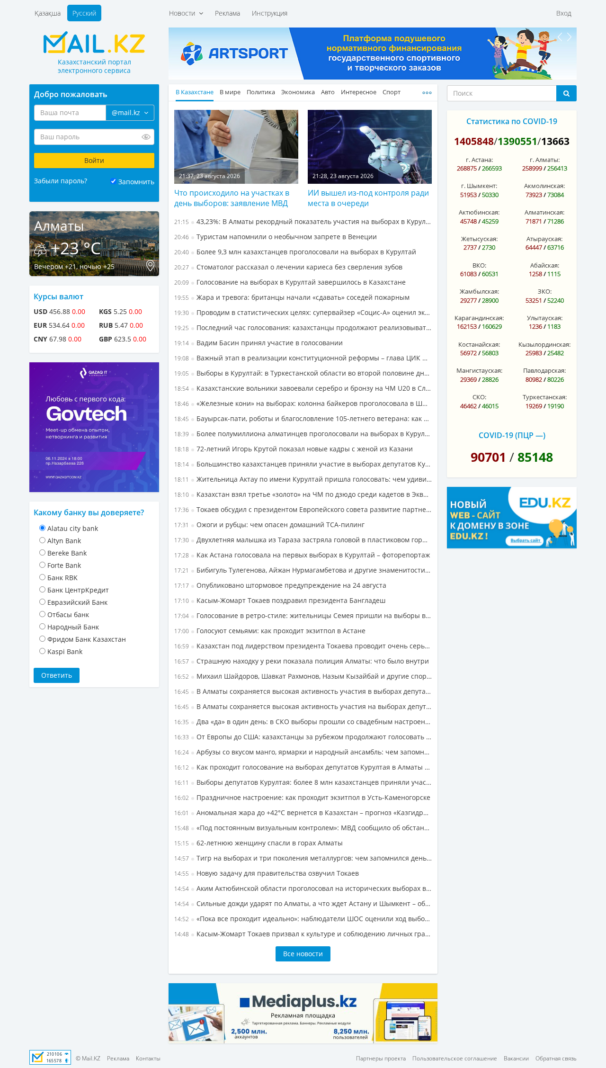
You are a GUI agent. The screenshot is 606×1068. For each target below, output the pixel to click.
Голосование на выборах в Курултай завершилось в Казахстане (290, 282)
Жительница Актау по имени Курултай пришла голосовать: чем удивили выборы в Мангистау (303, 479)
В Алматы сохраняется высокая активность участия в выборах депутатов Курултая (303, 691)
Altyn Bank (64, 540)
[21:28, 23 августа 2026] (370, 146)
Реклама (227, 13)
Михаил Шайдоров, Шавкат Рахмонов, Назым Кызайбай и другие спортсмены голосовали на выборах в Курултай (303, 676)
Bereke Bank (67, 552)
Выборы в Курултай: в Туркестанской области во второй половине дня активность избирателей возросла (303, 372)
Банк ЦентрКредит (78, 589)
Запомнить (136, 181)
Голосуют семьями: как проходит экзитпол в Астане (269, 630)
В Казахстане (195, 92)
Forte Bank (64, 565)
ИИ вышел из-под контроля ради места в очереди (368, 198)
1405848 (474, 141)
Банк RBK (62, 577)
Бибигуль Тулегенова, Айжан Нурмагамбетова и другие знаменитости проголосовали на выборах (303, 569)
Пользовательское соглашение (454, 1058)
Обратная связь (556, 1058)
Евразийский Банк (77, 602)
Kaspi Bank (64, 651)
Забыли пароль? (60, 180)
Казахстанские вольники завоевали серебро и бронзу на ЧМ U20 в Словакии (303, 388)
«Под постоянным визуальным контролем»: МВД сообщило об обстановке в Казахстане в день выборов (303, 827)
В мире (230, 92)
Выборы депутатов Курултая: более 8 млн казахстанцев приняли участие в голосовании (303, 782)
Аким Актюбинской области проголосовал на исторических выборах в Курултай (303, 888)
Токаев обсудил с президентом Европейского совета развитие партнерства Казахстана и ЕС (303, 509)
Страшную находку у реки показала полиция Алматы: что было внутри (301, 660)
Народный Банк (73, 626)
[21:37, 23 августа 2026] (236, 146)
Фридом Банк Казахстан (86, 639)
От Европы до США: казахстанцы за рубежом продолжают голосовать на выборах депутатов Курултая (303, 736)
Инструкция (269, 13)
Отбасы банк (68, 614)
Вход (563, 13)
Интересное (358, 92)
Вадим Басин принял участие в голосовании (258, 342)
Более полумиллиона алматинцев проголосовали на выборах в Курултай (303, 433)
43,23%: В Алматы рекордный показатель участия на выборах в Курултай (303, 221)
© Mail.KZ (88, 1058)
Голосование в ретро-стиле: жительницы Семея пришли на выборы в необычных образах (303, 615)
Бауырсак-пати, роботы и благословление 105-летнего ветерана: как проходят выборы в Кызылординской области (303, 418)
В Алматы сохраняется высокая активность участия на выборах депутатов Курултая (303, 706)
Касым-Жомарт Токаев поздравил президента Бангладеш (279, 600)
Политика (261, 92)
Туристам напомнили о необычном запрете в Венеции (275, 236)
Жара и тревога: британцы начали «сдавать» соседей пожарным (292, 297)
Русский (84, 13)
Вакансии (516, 1058)
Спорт (392, 92)
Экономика (298, 92)
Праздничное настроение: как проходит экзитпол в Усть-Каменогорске (302, 797)
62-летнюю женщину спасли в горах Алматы (258, 842)
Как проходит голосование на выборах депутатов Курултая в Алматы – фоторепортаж (303, 767)
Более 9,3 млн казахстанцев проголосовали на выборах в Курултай (295, 251)
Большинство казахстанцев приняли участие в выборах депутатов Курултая (303, 463)
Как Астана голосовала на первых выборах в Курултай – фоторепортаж (302, 554)
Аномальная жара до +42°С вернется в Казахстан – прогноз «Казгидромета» (303, 812)
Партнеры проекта (381, 1058)
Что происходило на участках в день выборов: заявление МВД (231, 198)
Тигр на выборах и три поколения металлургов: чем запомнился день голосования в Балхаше (303, 857)
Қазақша (48, 13)
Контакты (148, 1058)
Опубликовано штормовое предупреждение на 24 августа (280, 585)
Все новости (303, 953)
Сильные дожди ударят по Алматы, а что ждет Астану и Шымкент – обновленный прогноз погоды (303, 903)
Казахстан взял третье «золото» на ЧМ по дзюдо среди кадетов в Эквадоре (303, 494)
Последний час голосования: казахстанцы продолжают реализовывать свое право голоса (303, 327)
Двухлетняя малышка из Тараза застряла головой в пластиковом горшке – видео (303, 539)
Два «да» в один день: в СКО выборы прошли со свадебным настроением (303, 721)
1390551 (517, 141)
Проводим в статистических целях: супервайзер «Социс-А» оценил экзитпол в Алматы (303, 312)
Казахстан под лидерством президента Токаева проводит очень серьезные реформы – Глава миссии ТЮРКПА (303, 645)
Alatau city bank (72, 528)
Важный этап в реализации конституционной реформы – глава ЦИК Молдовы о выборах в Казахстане (303, 357)
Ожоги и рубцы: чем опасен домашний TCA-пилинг (269, 524)
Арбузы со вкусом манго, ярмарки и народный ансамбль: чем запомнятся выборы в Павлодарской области (303, 751)
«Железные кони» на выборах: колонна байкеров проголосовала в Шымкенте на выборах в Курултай (303, 403)
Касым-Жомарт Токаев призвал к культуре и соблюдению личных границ (303, 933)
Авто (328, 92)
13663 (555, 141)
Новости (184, 13)
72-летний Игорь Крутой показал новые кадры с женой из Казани (293, 448)
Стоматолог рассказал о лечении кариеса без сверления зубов (288, 266)
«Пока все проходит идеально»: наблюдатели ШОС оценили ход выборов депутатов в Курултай (303, 918)
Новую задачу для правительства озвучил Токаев (266, 873)
